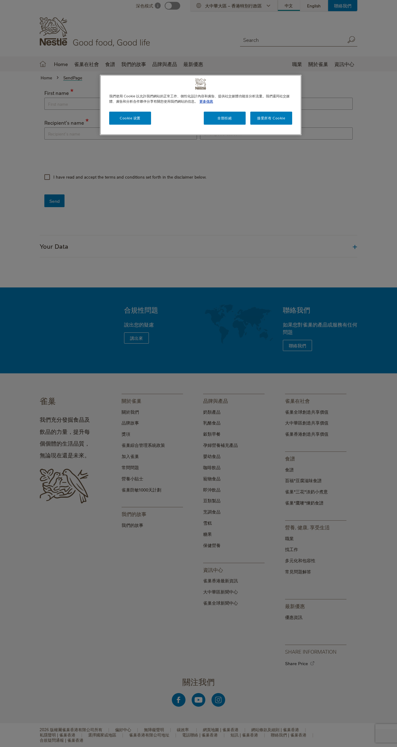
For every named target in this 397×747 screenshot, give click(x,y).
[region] (200, 105)
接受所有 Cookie (271, 118)
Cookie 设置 (130, 118)
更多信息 (206, 101)
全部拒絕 (224, 118)
